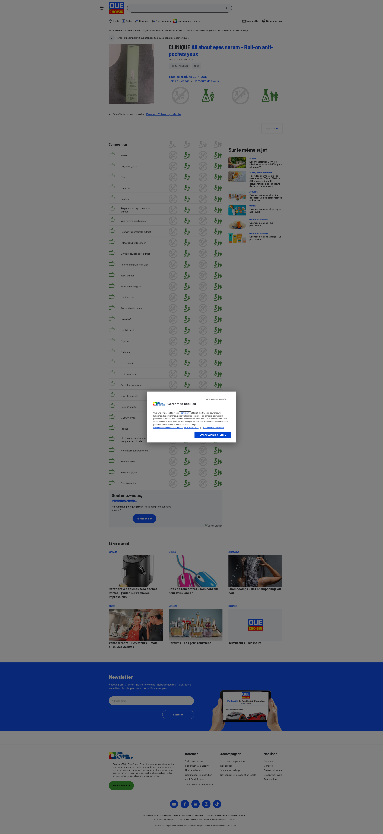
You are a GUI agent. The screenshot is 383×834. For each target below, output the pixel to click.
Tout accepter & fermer (212, 435)
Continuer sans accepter (216, 399)
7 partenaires (185, 413)
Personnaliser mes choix (213, 427)
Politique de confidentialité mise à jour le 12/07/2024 (176, 427)
